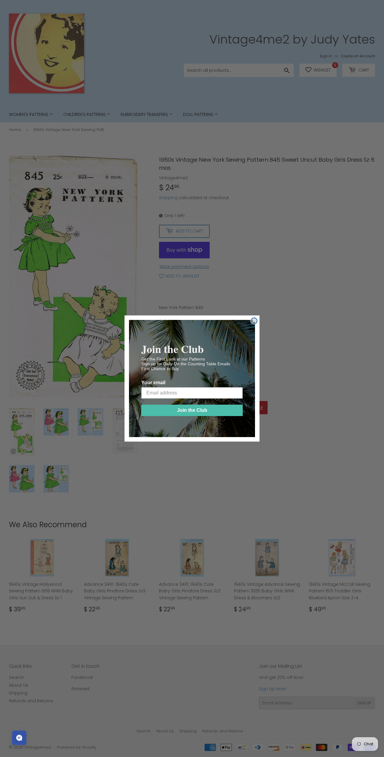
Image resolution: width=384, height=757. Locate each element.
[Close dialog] (254, 321)
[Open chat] (19, 738)
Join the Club (192, 410)
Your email (153, 382)
